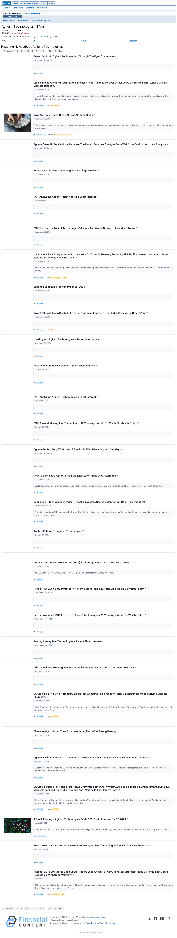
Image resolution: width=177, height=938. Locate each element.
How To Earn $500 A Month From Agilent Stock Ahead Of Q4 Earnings (76, 475)
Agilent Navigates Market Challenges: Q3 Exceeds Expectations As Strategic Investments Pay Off (92, 757)
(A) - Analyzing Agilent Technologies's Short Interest (66, 196)
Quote (36, 40)
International (42, 8)
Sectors (43, 3)
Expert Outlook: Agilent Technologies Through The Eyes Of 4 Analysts (76, 56)
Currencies (30, 8)
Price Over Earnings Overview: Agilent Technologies (65, 365)
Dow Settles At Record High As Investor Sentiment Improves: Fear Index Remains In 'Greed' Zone (91, 313)
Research (133, 40)
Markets (6, 3)
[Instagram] (168, 922)
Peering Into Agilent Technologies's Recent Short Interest (68, 641)
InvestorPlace (41, 836)
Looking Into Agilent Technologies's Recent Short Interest (68, 339)
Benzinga (40, 73)
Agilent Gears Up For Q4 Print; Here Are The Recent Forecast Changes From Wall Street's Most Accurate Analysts (101, 144)
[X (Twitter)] (149, 922)
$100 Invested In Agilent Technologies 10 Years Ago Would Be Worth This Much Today (85, 228)
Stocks (15, 3)
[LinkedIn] (162, 922)
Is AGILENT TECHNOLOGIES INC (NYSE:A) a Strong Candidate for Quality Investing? (74, 573)
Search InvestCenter (31, 13)
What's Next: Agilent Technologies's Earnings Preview (66, 170)
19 (55, 51)
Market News (18, 8)
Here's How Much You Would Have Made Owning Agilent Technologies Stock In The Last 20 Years (92, 845)
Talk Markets (41, 135)
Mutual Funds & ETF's (29, 3)
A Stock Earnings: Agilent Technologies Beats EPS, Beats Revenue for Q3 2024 (81, 819)
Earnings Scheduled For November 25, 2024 (60, 286)
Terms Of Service (107, 923)
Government (56, 277)
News (83, 40)
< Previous (6, 51)
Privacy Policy (90, 923)
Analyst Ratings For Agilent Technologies (59, 531)
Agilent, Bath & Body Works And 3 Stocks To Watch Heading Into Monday (77, 449)
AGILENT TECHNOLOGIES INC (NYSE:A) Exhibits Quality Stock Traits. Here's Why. (82, 562)
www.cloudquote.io (97, 917)
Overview (6, 8)
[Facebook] (155, 922)
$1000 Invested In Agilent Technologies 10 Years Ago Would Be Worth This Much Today (86, 423)
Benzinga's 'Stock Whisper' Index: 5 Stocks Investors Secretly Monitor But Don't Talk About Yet (90, 501)
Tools (51, 3)
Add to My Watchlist (50, 36)
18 (50, 51)
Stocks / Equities (66, 135)
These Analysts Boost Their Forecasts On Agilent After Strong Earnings (76, 731)
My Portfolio (49, 20)
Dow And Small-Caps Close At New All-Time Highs (64, 115)
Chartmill (39, 579)
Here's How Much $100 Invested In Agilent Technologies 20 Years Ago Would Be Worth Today (89, 588)
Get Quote (12, 16)
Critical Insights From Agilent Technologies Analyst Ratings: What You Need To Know (85, 667)
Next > (60, 51)
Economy (55, 105)
